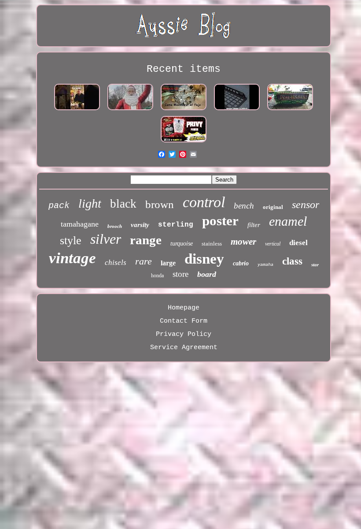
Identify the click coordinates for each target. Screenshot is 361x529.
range (146, 240)
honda (157, 275)
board (206, 274)
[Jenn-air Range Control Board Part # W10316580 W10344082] (290, 110)
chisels (115, 262)
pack (59, 206)
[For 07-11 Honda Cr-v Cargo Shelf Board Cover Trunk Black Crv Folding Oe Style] (237, 110)
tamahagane (80, 224)
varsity (140, 224)
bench (244, 205)
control (204, 202)
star (315, 264)
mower (243, 241)
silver (105, 239)
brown (159, 204)
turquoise (181, 243)
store (180, 274)
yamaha (265, 264)
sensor (305, 204)
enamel (288, 221)
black (123, 203)
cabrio (241, 263)
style (70, 240)
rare (143, 261)
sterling (175, 225)
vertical (272, 244)
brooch (114, 226)
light (89, 203)
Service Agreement (183, 347)
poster (220, 220)
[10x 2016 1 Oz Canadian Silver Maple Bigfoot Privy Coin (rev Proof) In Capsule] (183, 142)
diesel (298, 242)
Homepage (183, 308)
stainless (212, 243)
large (168, 263)
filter (253, 224)
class (292, 261)
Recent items (184, 69)
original (273, 207)
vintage (72, 258)
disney (204, 259)
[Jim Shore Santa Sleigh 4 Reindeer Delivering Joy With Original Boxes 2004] (130, 110)
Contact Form (183, 321)
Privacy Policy (183, 334)
